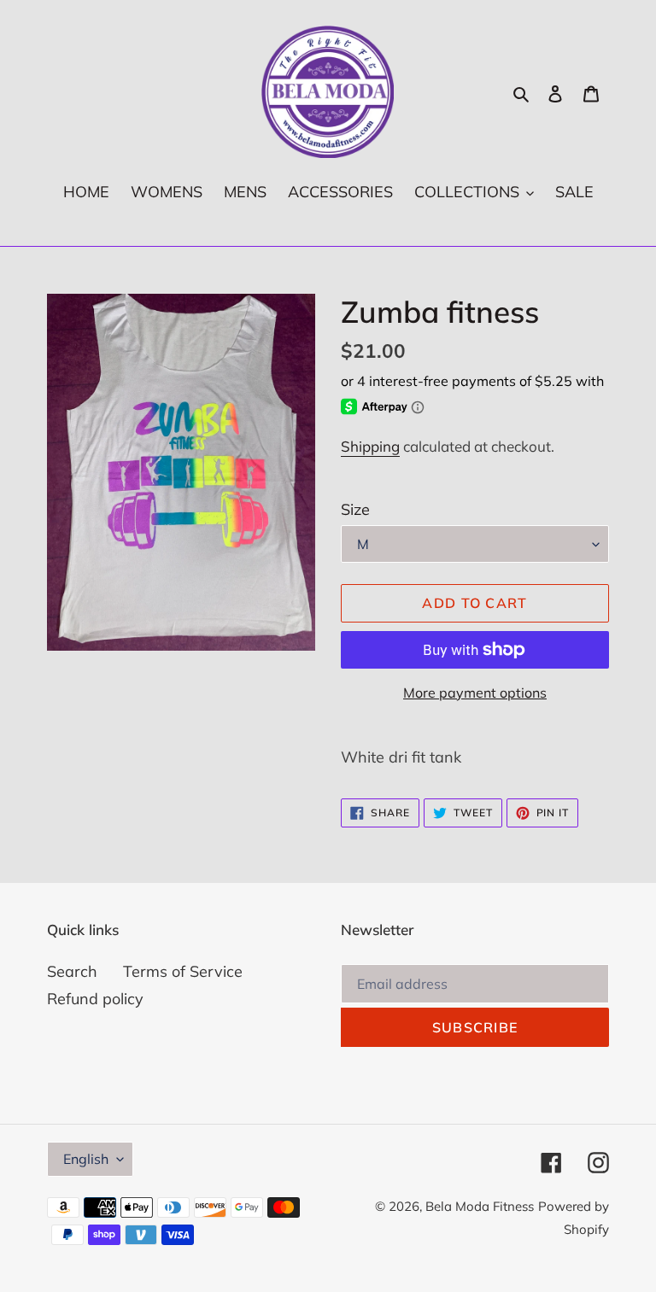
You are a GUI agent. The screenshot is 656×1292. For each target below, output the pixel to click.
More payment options (475, 692)
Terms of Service (183, 971)
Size (355, 509)
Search (72, 971)
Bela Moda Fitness (479, 1206)
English (85, 1158)
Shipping (370, 446)
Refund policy (95, 998)
